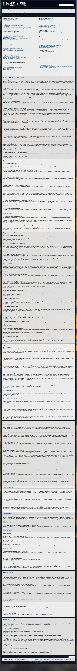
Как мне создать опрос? (7, 49)
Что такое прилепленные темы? (9, 70)
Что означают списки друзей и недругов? (47, 37)
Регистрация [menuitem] (68, 9)
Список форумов (22, 659)
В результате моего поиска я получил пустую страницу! (50, 45)
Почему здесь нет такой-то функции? (46, 65)
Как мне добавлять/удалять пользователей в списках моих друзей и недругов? (54, 39)
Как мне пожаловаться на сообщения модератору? (12, 56)
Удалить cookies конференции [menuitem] (57, 659)
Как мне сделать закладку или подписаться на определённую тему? (52, 52)
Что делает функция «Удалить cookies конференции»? (13, 28)
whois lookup (13, 638)
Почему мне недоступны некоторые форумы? (12, 52)
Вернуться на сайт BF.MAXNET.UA (11, 659)
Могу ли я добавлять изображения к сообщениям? (12, 67)
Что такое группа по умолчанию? (45, 26)
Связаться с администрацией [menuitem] (36, 659)
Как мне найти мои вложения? (45, 60)
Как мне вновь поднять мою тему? (9, 59)
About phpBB (54, 624)
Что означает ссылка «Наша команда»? (47, 27)
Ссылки (5, 9)
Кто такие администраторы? (44, 19)
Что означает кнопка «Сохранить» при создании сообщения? (14, 57)
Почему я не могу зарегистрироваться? (10, 21)
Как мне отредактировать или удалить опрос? (11, 51)
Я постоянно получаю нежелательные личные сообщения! (50, 32)
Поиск (71, 5)
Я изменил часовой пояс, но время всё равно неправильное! (14, 36)
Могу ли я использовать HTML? (9, 64)
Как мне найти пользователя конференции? (47, 46)
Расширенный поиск (73, 5)
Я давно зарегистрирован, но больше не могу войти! (13, 25)
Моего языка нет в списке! (8, 37)
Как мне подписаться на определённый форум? (48, 53)
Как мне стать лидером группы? (45, 24)
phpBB (30, 195)
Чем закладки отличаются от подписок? (46, 51)
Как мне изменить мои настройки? (9, 32)
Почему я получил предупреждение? (10, 55)
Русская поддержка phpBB (38, 662)
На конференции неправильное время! (10, 35)
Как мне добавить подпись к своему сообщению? (12, 48)
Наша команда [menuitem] (47, 659)
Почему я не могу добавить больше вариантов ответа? (13, 50)
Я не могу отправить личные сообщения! (47, 31)
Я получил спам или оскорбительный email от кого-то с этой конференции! (53, 33)
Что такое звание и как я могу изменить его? (11, 40)
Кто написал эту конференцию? (45, 64)
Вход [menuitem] (73, 9)
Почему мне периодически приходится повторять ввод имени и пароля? (17, 27)
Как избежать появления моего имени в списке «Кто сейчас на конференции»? (18, 33)
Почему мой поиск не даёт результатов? (47, 44)
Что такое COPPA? (6, 20)
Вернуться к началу (8, 85)
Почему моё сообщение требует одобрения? (11, 58)
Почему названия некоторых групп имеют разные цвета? (50, 25)
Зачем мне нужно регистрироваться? (10, 19)
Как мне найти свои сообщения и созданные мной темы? (50, 47)
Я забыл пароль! (6, 26)
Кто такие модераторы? (43, 20)
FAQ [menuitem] (10, 9)
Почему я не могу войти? (7, 24)
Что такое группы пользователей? (45, 21)
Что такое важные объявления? (9, 68)
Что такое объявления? (7, 69)
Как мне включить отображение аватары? (11, 39)
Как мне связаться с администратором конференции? (49, 68)
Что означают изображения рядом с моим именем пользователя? (15, 38)
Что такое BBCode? (6, 63)
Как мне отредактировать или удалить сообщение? (12, 47)
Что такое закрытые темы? (8, 71)
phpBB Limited (43, 623)
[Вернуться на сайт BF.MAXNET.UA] (15, 4)
